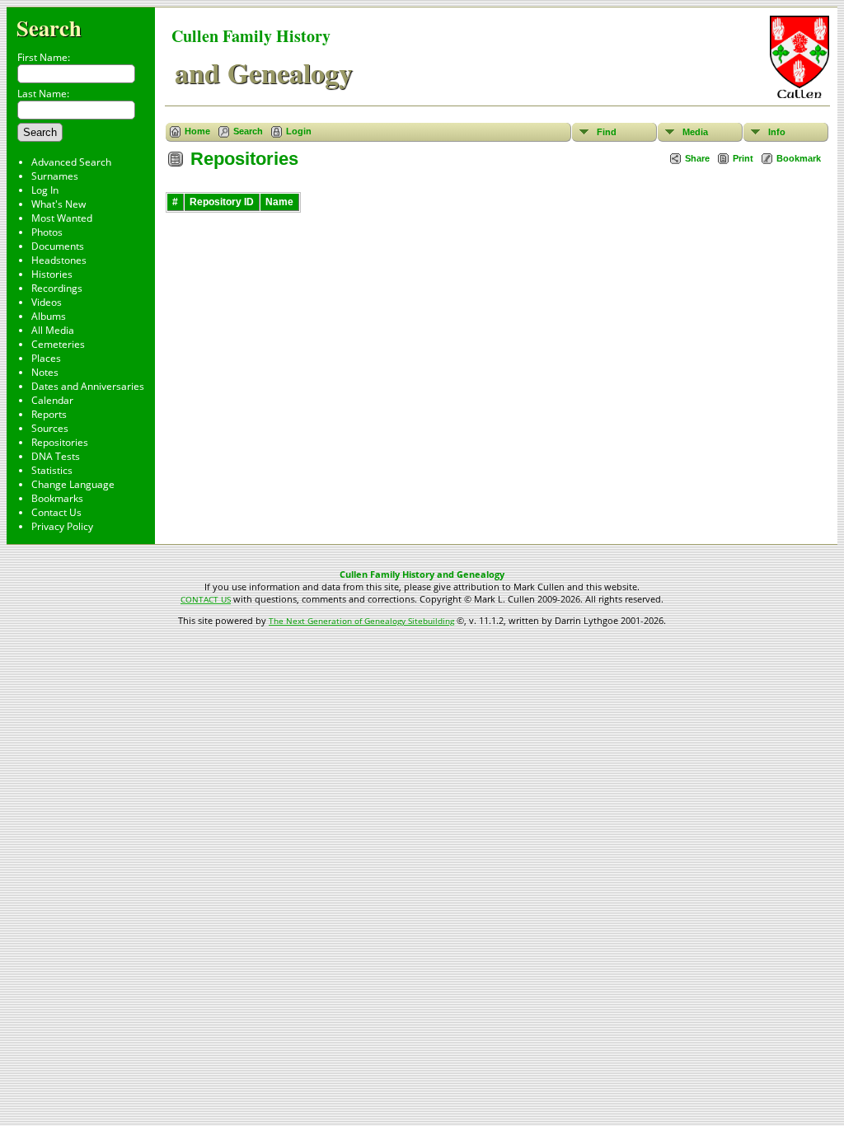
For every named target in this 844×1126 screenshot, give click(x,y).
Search (49, 28)
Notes (45, 372)
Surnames (54, 176)
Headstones (59, 260)
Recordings (56, 288)
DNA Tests (55, 456)
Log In (45, 190)
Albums (48, 316)
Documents (57, 246)
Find (607, 132)
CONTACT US (206, 599)
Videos (46, 302)
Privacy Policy (62, 526)
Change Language (73, 484)
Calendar (52, 400)
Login (299, 131)
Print (743, 158)
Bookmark (798, 158)
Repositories (59, 442)
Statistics (52, 470)
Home (197, 131)
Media (695, 132)
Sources (49, 428)
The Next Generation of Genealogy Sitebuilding (361, 620)
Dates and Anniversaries (87, 386)
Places (46, 358)
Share (697, 158)
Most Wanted (61, 218)
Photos (47, 232)
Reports (49, 414)
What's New (58, 204)
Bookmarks (57, 498)
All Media (52, 330)
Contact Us (56, 512)
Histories (52, 274)
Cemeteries (58, 344)
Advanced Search (71, 162)
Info (776, 132)
